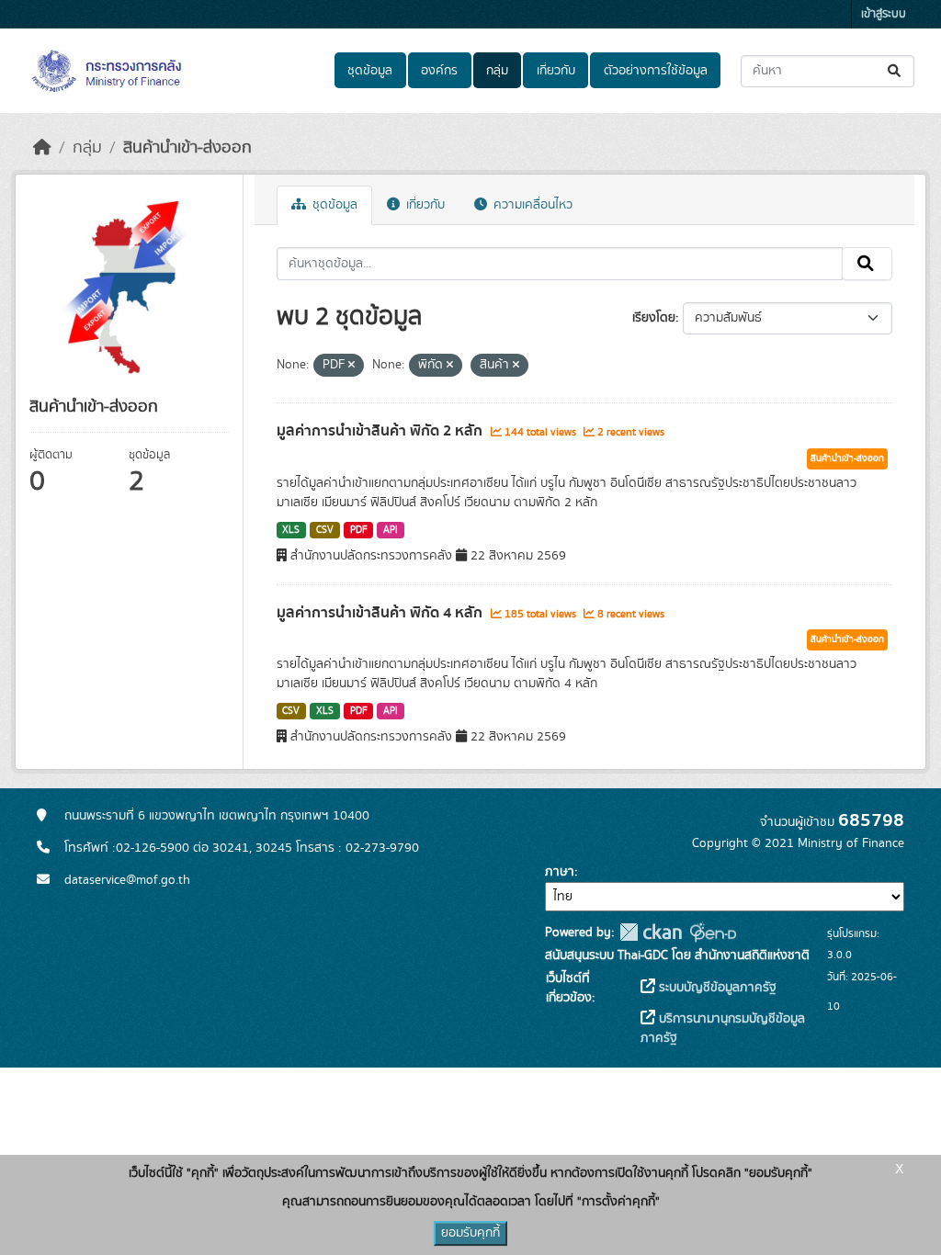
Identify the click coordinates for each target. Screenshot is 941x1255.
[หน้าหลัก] (42, 148)
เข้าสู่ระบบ (883, 14)
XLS (291, 530)
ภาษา (559, 872)
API (390, 530)
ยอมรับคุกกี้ (470, 1233)
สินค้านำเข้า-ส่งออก (187, 148)
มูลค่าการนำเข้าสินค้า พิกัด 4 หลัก (381, 613)
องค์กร (439, 71)
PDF (359, 530)
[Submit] (895, 71)
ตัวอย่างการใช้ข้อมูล (656, 71)
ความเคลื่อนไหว (531, 205)
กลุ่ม (497, 71)
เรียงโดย (653, 318)
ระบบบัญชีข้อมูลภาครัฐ (716, 987)
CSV (325, 530)
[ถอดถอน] (351, 365)
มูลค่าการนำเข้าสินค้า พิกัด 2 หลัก (381, 431)
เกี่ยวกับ (556, 71)
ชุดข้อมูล (369, 71)
